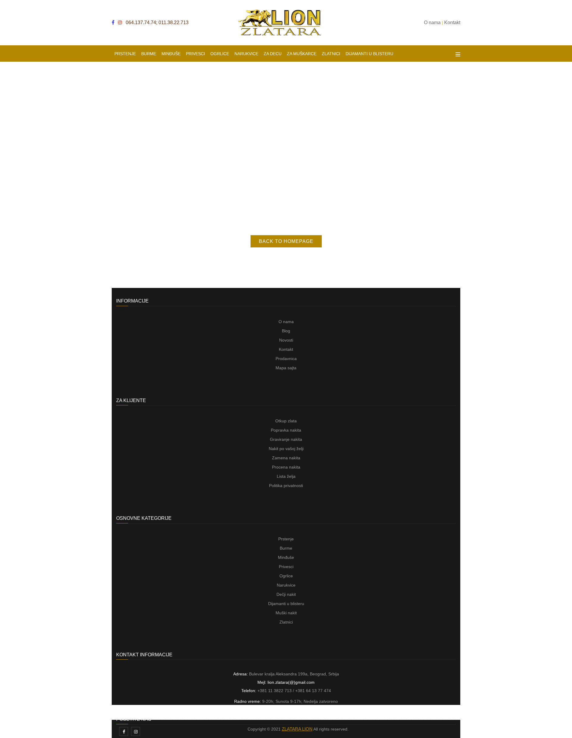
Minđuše (286, 557)
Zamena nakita (286, 457)
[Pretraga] (448, 53)
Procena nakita (286, 467)
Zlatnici (286, 622)
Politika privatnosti (286, 485)
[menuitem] (125, 53)
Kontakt (286, 349)
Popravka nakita (286, 430)
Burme (286, 548)
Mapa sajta (286, 367)
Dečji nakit (286, 594)
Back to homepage (286, 241)
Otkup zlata (286, 420)
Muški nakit (286, 612)
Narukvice (286, 585)
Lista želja (286, 476)
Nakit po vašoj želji (286, 448)
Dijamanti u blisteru (286, 603)
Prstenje (286, 539)
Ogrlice (286, 575)
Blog (286, 330)
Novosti (286, 340)
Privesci (286, 566)
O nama (286, 321)
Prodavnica (286, 358)
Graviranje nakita (286, 439)
